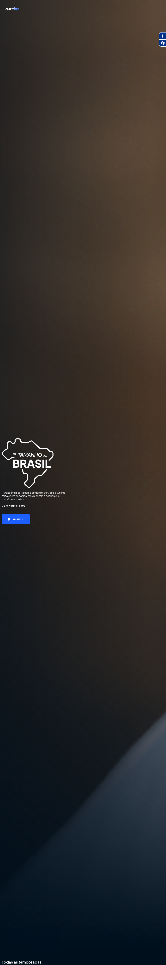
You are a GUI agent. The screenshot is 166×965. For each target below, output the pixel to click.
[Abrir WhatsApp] (158, 957)
